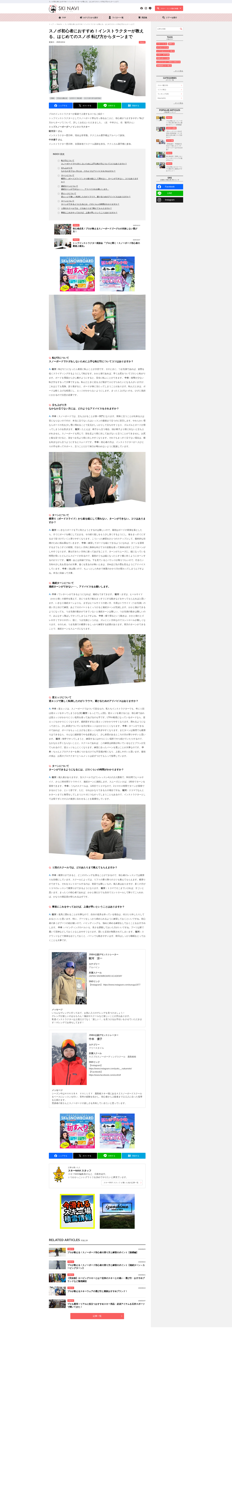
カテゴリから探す (90, 17)
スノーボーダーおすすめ (92, 98)
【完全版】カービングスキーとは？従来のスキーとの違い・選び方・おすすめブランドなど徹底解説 (106, 1279)
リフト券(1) (162, 90)
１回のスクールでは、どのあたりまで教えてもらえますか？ (86, 208)
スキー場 (170, 140)
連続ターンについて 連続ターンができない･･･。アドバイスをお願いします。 (85, 187)
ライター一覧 (118, 17)
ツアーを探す (171, 17)
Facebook (170, 187)
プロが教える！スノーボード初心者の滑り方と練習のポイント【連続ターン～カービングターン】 (106, 1266)
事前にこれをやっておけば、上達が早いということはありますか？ (89, 213)
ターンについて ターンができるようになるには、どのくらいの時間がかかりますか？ (90, 202)
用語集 (144, 17)
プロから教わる (62, 98)
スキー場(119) (163, 85)
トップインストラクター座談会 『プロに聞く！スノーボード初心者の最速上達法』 (106, 244)
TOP (64, 17)
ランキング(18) (163, 94)
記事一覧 (97, 1316)
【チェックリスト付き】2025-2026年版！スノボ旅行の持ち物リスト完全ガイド (174, 134)
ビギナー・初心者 (76, 98)
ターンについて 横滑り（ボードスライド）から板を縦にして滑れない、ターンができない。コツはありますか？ (99, 178)
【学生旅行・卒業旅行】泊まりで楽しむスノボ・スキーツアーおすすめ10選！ (174, 146)
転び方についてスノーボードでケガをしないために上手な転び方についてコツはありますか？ (94, 162)
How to (142, 42)
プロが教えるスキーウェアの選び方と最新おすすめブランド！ (97, 1291)
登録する (135, 106)
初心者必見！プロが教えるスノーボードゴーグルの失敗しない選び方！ (105, 230)
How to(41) (162, 98)
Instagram (169, 200)
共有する (111, 106)
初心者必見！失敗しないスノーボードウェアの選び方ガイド (174, 158)
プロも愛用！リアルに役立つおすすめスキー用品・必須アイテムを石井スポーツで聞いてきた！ (106, 1305)
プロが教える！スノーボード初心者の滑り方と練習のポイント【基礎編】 (102, 1252)
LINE (169, 193)
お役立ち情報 (171, 128)
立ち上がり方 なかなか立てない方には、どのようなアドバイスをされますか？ (88, 169)
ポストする (87, 106)
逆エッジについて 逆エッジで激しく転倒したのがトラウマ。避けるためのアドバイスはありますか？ (96, 195)
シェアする (62, 106)
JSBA (52, 98)
